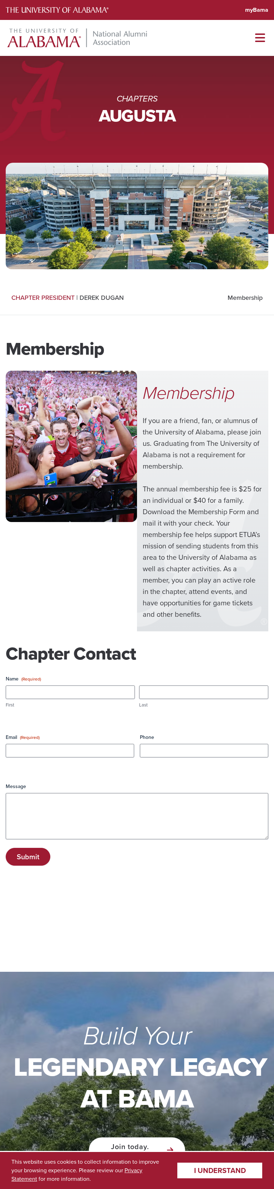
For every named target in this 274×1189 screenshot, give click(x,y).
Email (23, 737)
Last (143, 705)
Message (16, 786)
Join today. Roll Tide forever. (130, 1150)
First (10, 705)
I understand (220, 1170)
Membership (245, 297)
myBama (256, 10)
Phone (147, 737)
